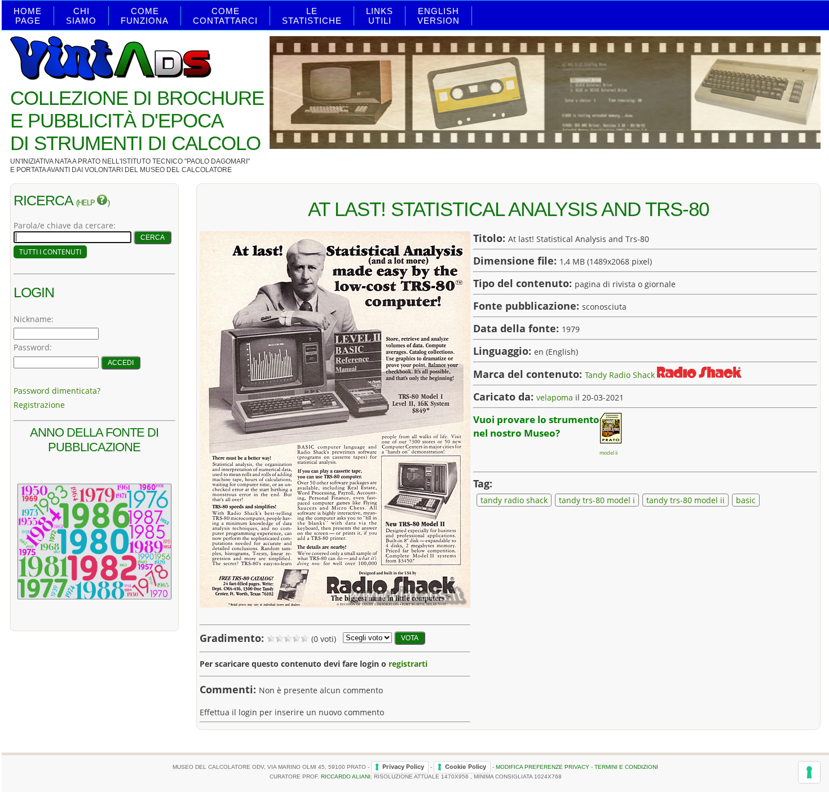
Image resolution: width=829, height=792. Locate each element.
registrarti (408, 663)
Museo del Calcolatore (186, 170)
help (87, 203)
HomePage (28, 15)
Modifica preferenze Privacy (542, 766)
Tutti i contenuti (50, 252)
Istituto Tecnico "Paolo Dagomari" (185, 161)
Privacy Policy (403, 767)
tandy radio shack (514, 500)
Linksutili (379, 15)
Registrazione (39, 404)
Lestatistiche (312, 15)
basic (746, 500)
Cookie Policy (465, 767)
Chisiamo (81, 15)
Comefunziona (145, 15)
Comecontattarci (225, 15)
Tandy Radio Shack (620, 374)
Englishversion (438, 15)
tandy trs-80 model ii (685, 500)
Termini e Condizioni (626, 766)
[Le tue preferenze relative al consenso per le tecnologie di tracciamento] (809, 772)
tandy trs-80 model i (597, 500)
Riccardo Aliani (346, 776)
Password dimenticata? (57, 390)
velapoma (554, 397)
